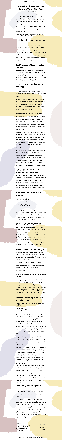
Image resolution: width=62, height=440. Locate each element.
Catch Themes (41, 437)
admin (35, 11)
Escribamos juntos (31, 1)
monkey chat (36, 237)
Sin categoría (18, 420)
